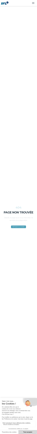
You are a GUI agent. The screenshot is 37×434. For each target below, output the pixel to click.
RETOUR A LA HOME (18, 226)
